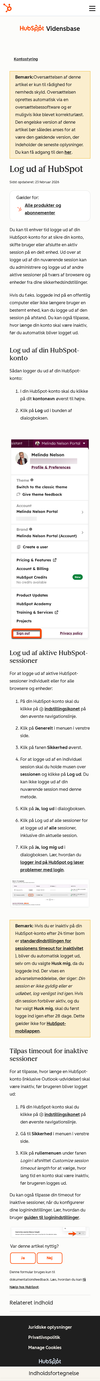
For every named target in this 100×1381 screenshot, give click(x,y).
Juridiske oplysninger (50, 1327)
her (68, 152)
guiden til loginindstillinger (51, 1217)
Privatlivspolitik (44, 1337)
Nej (50, 1258)
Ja (23, 1258)
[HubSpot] (7, 7)
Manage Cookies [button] (45, 1347)
